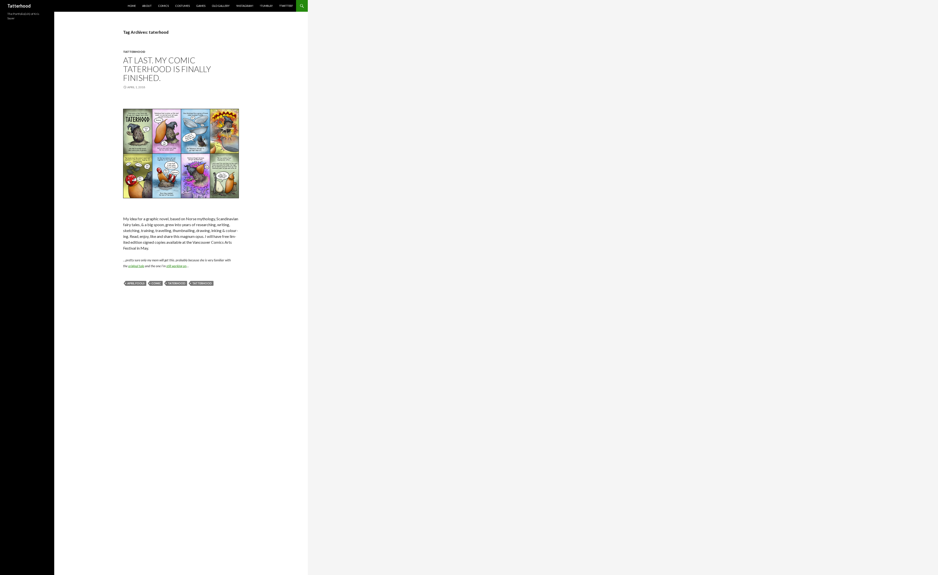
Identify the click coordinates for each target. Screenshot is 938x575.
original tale (136, 266)
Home (132, 5)
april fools (136, 283)
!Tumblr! (266, 5)
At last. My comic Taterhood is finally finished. (167, 69)
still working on (176, 266)
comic (156, 283)
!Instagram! (244, 5)
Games (200, 5)
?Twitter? (286, 5)
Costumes (182, 5)
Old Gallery (221, 5)
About (147, 5)
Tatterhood (19, 6)
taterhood (176, 283)
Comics (163, 5)
